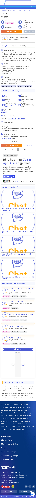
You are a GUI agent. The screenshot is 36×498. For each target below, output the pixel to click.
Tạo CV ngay (8, 177)
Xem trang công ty (14, 39)
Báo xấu (26, 150)
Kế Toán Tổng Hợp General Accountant (21, 314)
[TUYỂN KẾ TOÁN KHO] (5, 339)
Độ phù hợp (23, 46)
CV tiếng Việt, (24, 404)
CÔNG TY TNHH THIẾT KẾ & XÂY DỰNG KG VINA (20, 293)
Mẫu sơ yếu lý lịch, (17, 410)
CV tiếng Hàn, (5, 407)
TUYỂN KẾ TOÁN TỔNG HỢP (17, 302)
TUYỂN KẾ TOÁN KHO (15, 338)
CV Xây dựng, (5, 418)
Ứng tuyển (13, 31)
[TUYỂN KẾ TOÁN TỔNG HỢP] (5, 303)
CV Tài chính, (30, 426)
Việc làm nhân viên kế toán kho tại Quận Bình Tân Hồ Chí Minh (9, 389)
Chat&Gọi (31, 31)
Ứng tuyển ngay (6, 138)
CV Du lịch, (4, 426)
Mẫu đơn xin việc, (25, 407)
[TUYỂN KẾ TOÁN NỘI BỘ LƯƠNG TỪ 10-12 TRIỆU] (5, 291)
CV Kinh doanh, (26, 413)
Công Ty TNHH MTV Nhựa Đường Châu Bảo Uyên (21, 304)
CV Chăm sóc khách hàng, (9, 424)
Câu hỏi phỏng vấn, (6, 413)
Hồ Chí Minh (12, 118)
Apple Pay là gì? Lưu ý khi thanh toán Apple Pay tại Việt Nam (17, 232)
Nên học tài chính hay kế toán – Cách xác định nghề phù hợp (18, 277)
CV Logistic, (4, 429)
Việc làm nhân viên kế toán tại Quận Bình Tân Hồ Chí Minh (25, 389)
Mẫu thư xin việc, (6, 410)
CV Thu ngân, (13, 426)
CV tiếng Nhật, (14, 407)
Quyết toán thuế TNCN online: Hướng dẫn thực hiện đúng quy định (18, 209)
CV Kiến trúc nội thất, (25, 421)
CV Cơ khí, (13, 418)
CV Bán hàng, (18, 415)
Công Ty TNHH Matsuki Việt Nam (18, 328)
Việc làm (14, 46)
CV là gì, (26, 410)
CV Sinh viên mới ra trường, (9, 421)
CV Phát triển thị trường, (25, 424)
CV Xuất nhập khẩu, (23, 418)
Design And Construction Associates (19, 316)
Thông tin (5, 46)
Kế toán (3, 112)
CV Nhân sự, (9, 415)
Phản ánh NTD (9, 150)
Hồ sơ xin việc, (5, 404)
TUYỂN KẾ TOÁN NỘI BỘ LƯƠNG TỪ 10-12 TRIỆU (21, 289)
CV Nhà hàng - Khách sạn (16, 429)
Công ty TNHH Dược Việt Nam (18, 37)
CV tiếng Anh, (15, 404)
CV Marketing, (27, 415)
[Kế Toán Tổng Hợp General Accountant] (5, 315)
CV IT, (2, 415)
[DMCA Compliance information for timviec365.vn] (12, 486)
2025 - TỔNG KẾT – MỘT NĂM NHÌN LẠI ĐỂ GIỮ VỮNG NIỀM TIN (16, 255)
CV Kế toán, (17, 413)
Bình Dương (21, 118)
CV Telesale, (21, 426)
